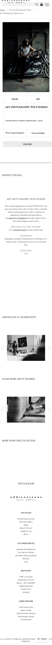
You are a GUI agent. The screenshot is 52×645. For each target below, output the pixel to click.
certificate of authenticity (19, 317)
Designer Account (26, 580)
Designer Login (20, 230)
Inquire (27, 144)
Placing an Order (26, 553)
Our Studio (26, 513)
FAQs (26, 562)
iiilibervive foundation (17, 218)
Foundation (26, 620)
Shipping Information (26, 550)
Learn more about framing (18, 379)
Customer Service (26, 543)
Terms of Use (25, 531)
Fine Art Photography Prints (20, 10)
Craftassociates (26, 607)
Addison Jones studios (26, 614)
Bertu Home (26, 611)
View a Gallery (26, 577)
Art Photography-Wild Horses (12, 13)
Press (26, 525)
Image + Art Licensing (26, 583)
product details (12, 175)
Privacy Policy (25, 528)
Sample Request (26, 586)
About (26, 534)
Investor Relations (25, 519)
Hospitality (26, 589)
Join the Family (26, 522)
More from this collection (18, 440)
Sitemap (26, 592)
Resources (26, 571)
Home (2, 10)
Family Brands (26, 601)
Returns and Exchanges (26, 556)
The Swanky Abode (26, 617)
